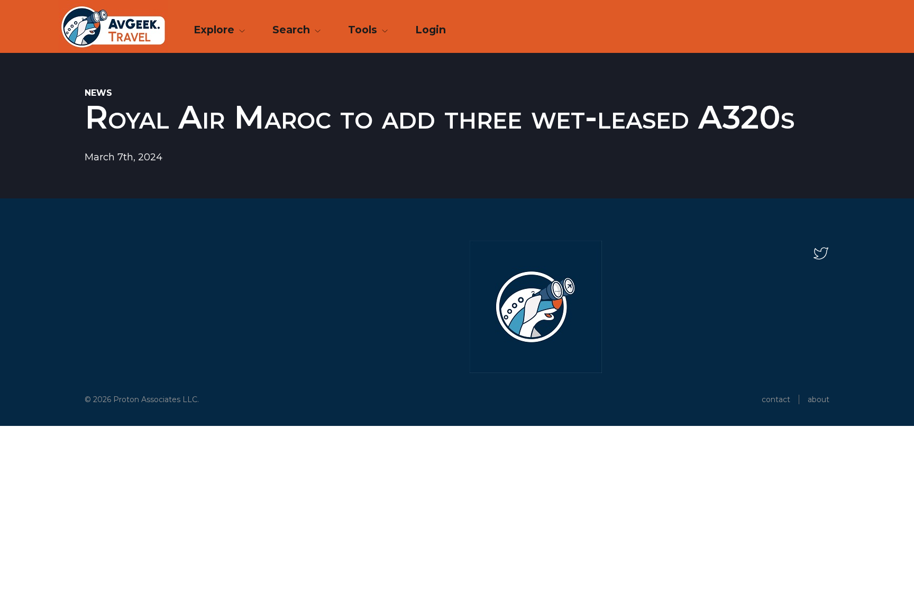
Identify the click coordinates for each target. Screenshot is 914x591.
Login (430, 29)
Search (292, 29)
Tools (364, 29)
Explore (215, 29)
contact (776, 399)
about (818, 399)
